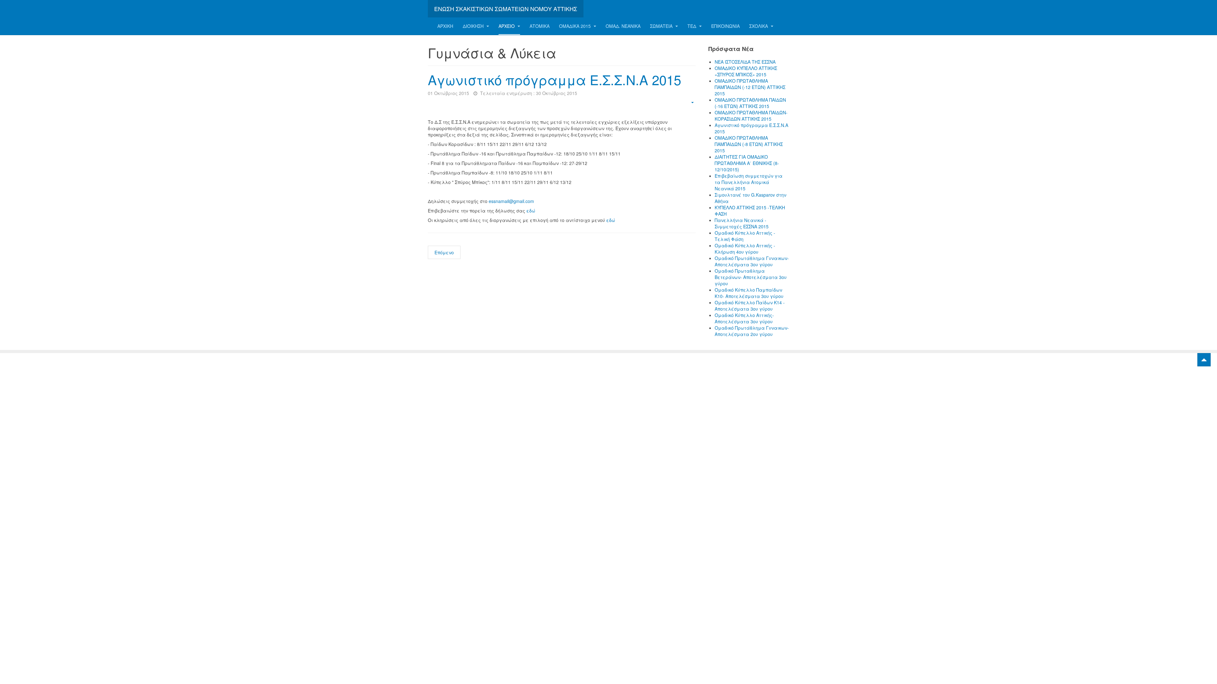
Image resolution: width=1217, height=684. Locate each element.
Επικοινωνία (725, 26)
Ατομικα (540, 26)
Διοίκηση (474, 26)
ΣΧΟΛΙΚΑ (759, 26)
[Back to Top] (1204, 359)
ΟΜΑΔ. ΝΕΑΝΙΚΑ (623, 26)
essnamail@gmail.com (511, 201)
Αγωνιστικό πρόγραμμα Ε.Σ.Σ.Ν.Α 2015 (554, 79)
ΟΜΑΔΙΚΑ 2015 (575, 26)
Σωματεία (662, 26)
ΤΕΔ (692, 26)
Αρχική (445, 26)
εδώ (530, 210)
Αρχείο (507, 26)
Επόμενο (444, 252)
